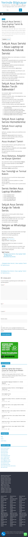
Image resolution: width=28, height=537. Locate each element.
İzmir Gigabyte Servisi (6, 394)
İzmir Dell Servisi (4, 454)
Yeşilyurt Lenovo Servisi (6, 483)
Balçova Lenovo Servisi (6, 480)
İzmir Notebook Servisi (5, 461)
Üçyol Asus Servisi (14, 515)
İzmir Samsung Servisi (5, 455)
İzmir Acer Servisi (4, 452)
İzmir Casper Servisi (5, 458)
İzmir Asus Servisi (4, 449)
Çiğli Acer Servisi (22, 513)
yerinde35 (12, 28)
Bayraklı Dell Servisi (3, 508)
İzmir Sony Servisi (4, 465)
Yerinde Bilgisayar (14, 2)
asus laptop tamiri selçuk (9, 32)
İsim (2, 303)
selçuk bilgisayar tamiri (9, 35)
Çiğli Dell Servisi (4, 513)
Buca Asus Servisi (13, 498)
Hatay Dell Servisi (4, 514)
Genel (3, 19)
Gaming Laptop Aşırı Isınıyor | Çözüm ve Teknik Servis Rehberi (12, 369)
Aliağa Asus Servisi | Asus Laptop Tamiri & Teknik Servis (14, 410)
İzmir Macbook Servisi (5, 464)
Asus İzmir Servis (12, 465)
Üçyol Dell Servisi (4, 515)
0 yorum (17, 28)
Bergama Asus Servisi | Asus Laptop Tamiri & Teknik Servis (15, 254)
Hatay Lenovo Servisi (5, 485)
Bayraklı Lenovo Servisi (6, 482)
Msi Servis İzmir (4, 467)
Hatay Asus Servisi (14, 514)
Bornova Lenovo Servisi (6, 479)
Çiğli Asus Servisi (13, 513)
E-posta (3, 311)
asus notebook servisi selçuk (19, 32)
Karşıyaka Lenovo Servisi (6, 491)
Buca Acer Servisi (22, 498)
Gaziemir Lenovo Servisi (6, 492)
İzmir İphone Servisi (5, 463)
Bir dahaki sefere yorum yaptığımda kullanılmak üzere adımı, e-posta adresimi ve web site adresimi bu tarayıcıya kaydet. (14, 329)
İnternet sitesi (4, 318)
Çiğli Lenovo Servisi (5, 484)
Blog (2, 436)
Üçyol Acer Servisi (23, 515)
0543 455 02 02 (10, 239)
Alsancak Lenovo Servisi (6, 475)
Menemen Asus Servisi (9, 256)
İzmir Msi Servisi (4, 451)
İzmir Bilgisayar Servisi (5, 460)
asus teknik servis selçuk (6, 33)
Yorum (3, 285)
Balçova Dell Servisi (3, 506)
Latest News (3, 440)
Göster (8, 39)
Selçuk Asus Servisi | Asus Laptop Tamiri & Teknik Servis (14, 421)
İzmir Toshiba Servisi (5, 457)
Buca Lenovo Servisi (5, 476)
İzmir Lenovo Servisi (5, 448)
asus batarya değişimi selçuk (12, 30)
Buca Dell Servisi (4, 498)
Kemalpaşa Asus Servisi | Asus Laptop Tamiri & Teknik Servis (13, 272)
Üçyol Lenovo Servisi (5, 487)
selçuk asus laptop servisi (16, 33)
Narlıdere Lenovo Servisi (6, 488)
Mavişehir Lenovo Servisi (6, 489)
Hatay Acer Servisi (23, 514)
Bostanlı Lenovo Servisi (6, 478)
